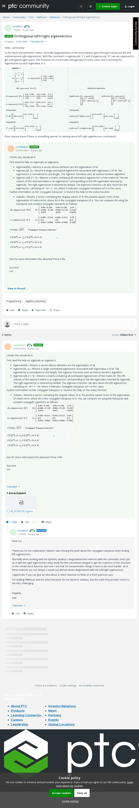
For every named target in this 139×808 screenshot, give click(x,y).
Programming (13, 301)
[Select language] (90, 6)
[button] (4, 7)
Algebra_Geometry (36, 301)
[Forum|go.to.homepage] (28, 6)
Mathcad (41, 17)
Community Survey (136, 33)
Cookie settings (67, 685)
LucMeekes (22, 146)
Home (6, 17)
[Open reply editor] (69, 324)
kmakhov (18, 26)
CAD (31, 17)
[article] (69, 434)
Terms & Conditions (46, 685)
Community (19, 17)
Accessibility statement (91, 685)
